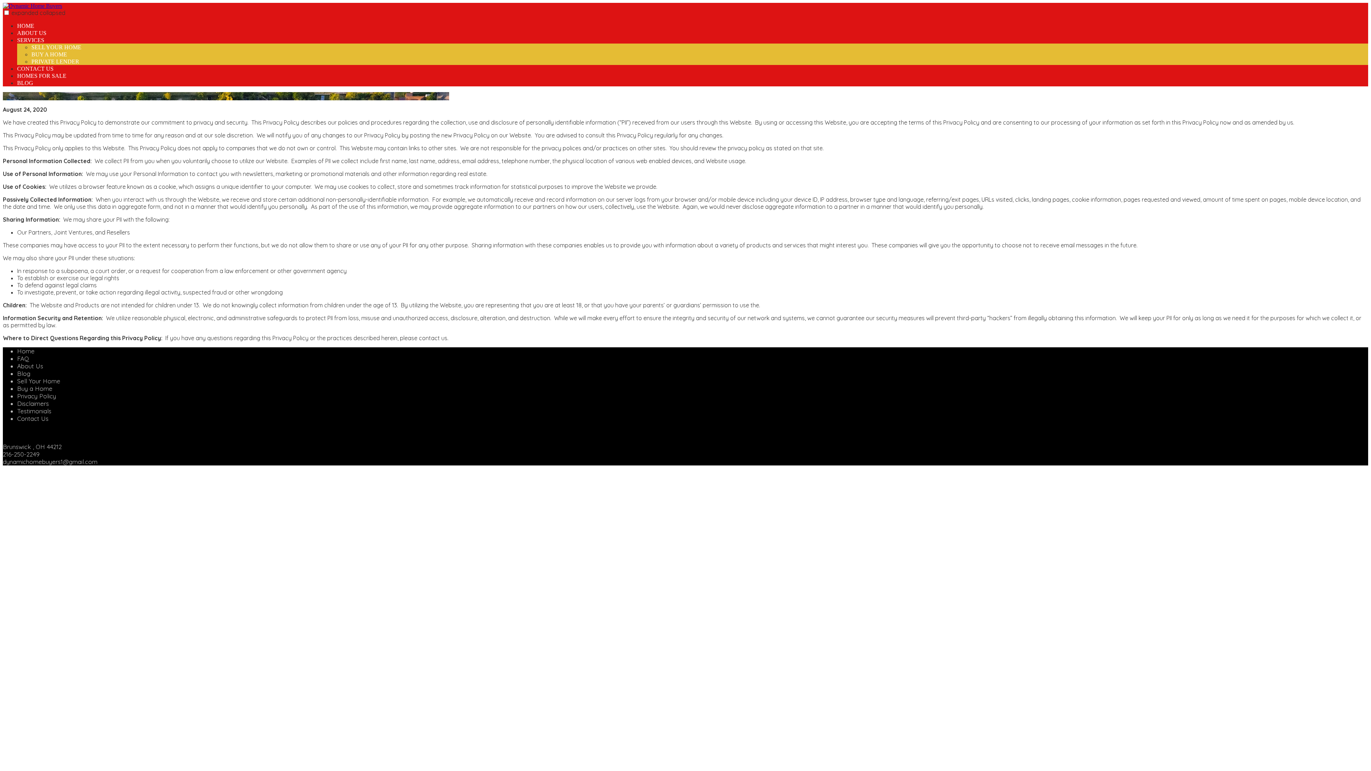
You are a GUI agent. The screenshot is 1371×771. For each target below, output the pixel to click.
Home (25, 26)
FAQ (23, 358)
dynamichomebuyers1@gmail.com (50, 461)
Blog (25, 83)
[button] (6, 12)
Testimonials (34, 411)
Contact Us (35, 69)
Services (30, 40)
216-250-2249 (21, 454)
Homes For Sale (41, 76)
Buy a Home (49, 54)
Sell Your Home (56, 47)
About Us (31, 33)
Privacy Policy (36, 396)
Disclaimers (33, 403)
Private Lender (55, 62)
